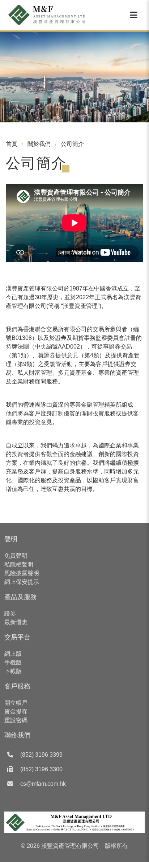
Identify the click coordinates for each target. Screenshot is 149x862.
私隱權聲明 (18, 564)
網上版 (13, 654)
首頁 (11, 144)
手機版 (13, 662)
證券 (10, 613)
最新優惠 (15, 622)
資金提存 (15, 711)
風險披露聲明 (21, 573)
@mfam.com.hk (46, 784)
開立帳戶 (15, 703)
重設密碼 (15, 720)
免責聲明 (15, 556)
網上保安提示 (21, 582)
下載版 (13, 671)
